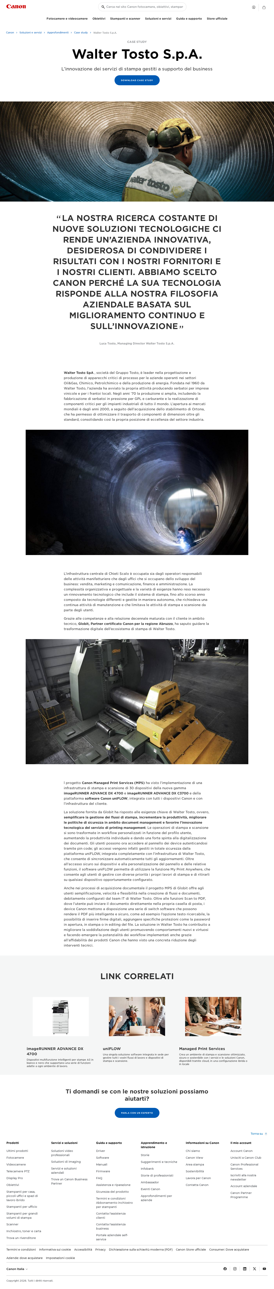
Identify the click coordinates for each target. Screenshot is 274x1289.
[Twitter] (255, 1269)
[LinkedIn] (245, 1269)
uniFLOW (112, 1049)
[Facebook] (225, 1269)
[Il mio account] (254, 7)
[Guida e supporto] (203, 18)
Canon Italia (15, 1269)
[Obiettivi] (107, 18)
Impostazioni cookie (60, 1258)
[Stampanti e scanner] (141, 18)
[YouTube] (264, 1269)
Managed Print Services (202, 1049)
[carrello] (264, 7)
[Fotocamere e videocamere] (89, 18)
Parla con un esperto (137, 1113)
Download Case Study (137, 80)
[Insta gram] (235, 1269)
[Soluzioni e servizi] (173, 18)
